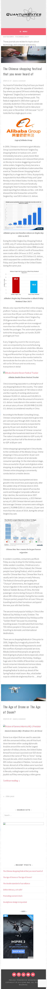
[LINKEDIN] (23, 974)
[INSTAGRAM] (19, 974)
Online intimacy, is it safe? (12, 890)
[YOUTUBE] (28, 974)
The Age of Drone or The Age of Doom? (17, 877)
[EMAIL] (33, 974)
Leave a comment (19, 81)
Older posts (9, 796)
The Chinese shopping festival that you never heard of (23, 871)
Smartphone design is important (15, 902)
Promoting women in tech (12, 896)
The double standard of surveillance (16, 883)
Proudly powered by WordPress (23, 980)
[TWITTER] (14, 974)
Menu (25, 31)
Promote (30, 957)
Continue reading (11, 780)
